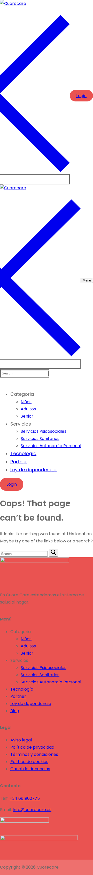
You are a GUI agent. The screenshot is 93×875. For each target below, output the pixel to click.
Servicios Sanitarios (40, 675)
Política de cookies (29, 762)
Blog (14, 711)
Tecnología (21, 689)
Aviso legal (21, 740)
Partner (18, 696)
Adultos (28, 646)
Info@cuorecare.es (32, 810)
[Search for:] (24, 554)
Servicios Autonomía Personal (51, 682)
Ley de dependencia (30, 704)
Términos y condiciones (34, 754)
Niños (26, 639)
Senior (27, 653)
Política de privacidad (32, 747)
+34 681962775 (25, 798)
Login (81, 96)
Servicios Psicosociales (43, 668)
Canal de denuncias (30, 769)
